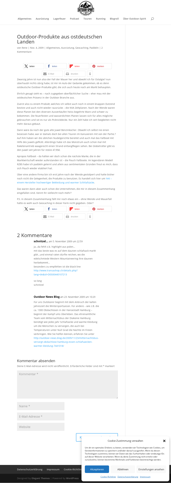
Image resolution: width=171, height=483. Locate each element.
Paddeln (94, 47)
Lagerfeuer (59, 19)
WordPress (72, 478)
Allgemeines (24, 19)
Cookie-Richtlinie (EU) (76, 469)
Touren (87, 19)
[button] (164, 441)
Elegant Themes (41, 478)
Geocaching (81, 47)
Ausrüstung (42, 19)
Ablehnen (122, 469)
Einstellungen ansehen (151, 469)
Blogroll (114, 19)
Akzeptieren (97, 469)
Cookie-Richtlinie (108, 476)
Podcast (74, 19)
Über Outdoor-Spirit (134, 19)
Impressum (145, 476)
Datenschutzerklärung (128, 476)
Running (101, 19)
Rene (24, 47)
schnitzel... (41, 241)
